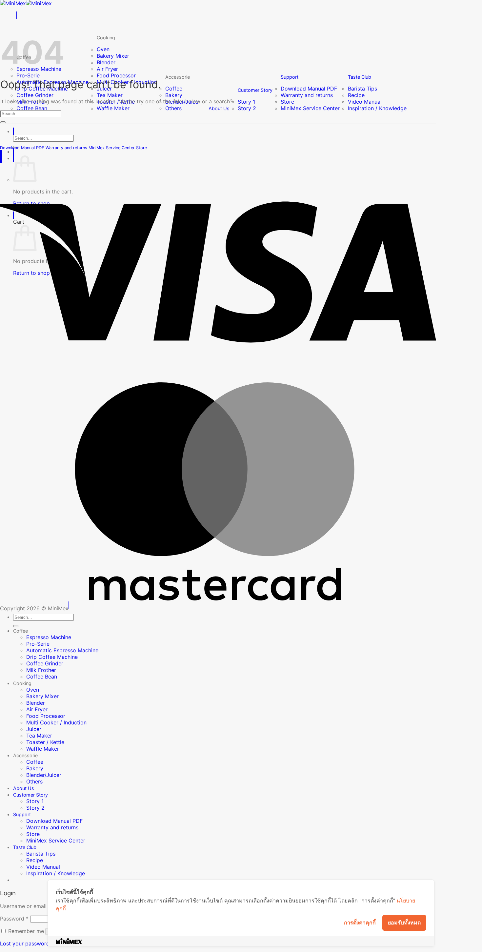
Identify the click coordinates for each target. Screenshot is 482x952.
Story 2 (247, 108)
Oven (103, 49)
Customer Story (255, 90)
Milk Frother (41, 670)
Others (173, 108)
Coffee (173, 88)
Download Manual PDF (309, 88)
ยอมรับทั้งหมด (404, 922)
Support (289, 77)
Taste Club (359, 77)
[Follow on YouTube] (1, 153)
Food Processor (116, 75)
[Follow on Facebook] (0, 153)
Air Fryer (107, 69)
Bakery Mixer (113, 55)
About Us (219, 108)
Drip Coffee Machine (52, 657)
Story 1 (246, 101)
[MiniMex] (26, 3)
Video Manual (365, 101)
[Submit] (3, 122)
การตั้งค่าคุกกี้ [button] (360, 922)
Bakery (173, 95)
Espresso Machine (48, 637)
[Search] (13, 131)
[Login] (13, 151)
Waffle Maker (113, 108)
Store (287, 101)
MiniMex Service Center (310, 108)
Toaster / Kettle (45, 742)
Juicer (33, 729)
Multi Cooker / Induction (56, 722)
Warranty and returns (307, 95)
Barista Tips (362, 88)
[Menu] (16, 15)
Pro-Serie (28, 75)
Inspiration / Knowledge (377, 108)
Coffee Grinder (34, 95)
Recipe (356, 95)
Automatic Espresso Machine (62, 650)
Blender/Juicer (43, 775)
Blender (106, 62)
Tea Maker (110, 95)
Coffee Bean (31, 108)
